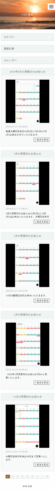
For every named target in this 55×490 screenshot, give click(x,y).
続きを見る (42, 139)
